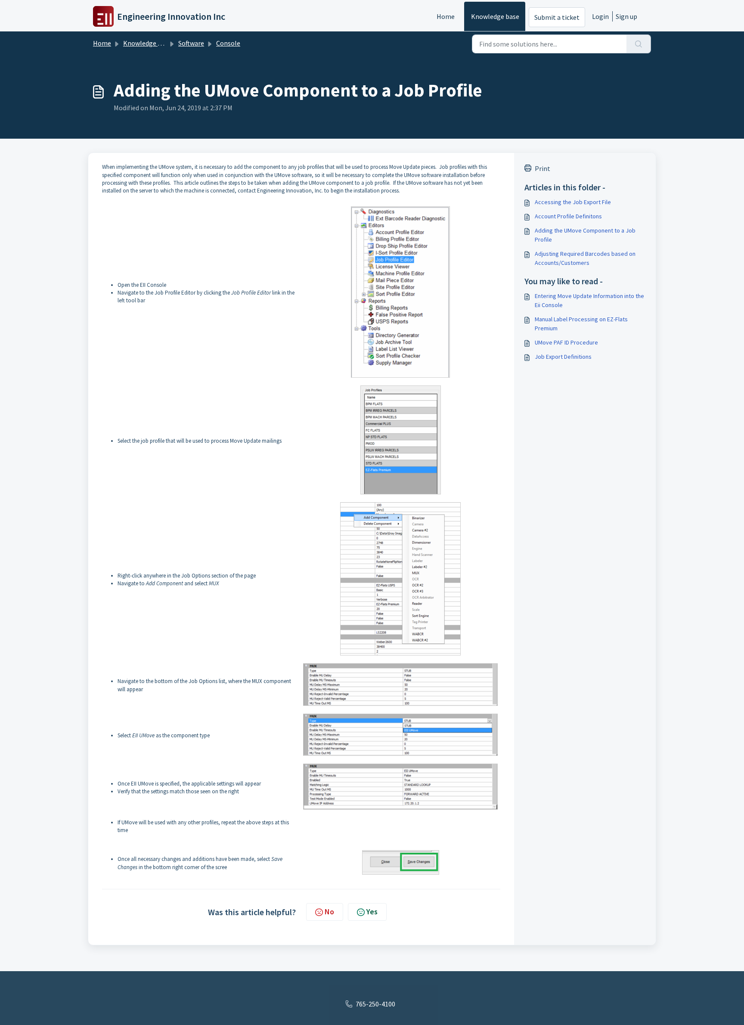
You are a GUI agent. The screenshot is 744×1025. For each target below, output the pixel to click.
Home (446, 16)
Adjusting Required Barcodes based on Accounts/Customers (585, 258)
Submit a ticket (557, 17)
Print (542, 168)
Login (600, 16)
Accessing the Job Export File (573, 202)
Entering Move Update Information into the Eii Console (589, 300)
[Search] (638, 43)
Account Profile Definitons (568, 216)
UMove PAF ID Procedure (566, 342)
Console (228, 43)
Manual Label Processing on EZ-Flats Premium (581, 323)
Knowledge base (495, 16)
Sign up (626, 16)
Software (191, 43)
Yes (372, 911)
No (329, 911)
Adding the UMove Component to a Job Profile (585, 235)
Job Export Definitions (563, 356)
